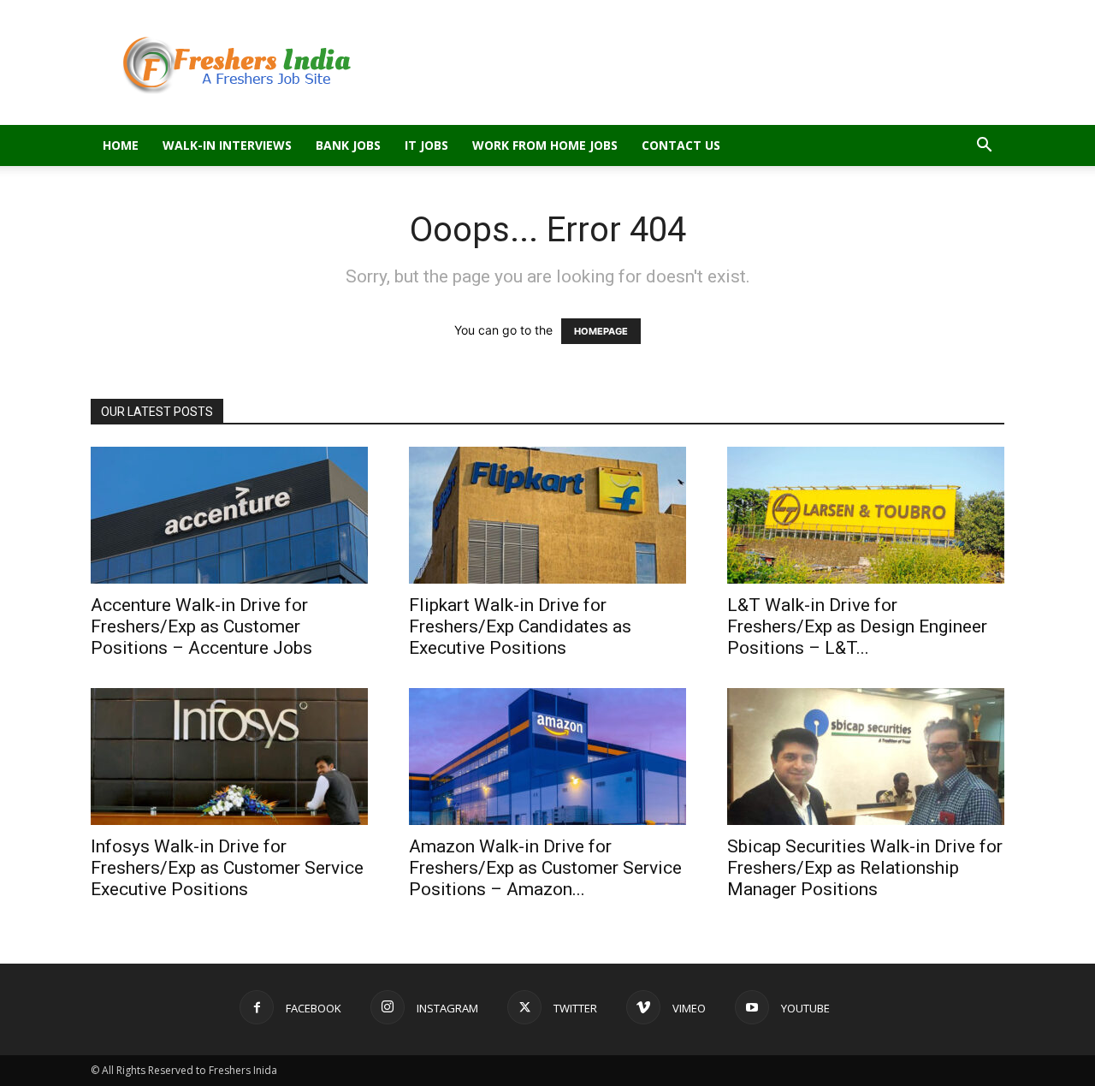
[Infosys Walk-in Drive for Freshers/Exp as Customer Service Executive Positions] (229, 756)
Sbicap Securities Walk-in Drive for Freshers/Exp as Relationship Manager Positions (865, 867)
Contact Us (681, 145)
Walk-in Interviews (227, 145)
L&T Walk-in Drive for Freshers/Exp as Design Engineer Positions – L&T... (857, 626)
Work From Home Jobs (545, 145)
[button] (983, 147)
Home (121, 145)
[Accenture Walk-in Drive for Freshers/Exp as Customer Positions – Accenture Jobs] (229, 515)
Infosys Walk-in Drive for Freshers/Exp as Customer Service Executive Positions (227, 867)
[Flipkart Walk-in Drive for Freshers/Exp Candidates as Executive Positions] (547, 515)
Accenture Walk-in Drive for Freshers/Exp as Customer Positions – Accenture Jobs (201, 626)
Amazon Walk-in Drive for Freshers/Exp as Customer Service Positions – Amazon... (545, 867)
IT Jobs (426, 145)
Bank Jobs (348, 145)
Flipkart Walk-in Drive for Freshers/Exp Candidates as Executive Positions (520, 626)
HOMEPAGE (601, 331)
